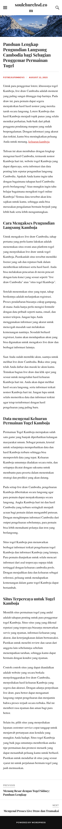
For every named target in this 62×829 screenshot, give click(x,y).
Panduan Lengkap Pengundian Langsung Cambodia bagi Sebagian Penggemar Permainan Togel (27, 54)
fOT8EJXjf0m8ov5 (14, 77)
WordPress (39, 822)
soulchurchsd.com (31, 7)
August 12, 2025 (38, 77)
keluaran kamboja (39, 141)
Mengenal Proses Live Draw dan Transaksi (31, 811)
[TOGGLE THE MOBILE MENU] (5, 7)
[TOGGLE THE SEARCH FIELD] (57, 7)
